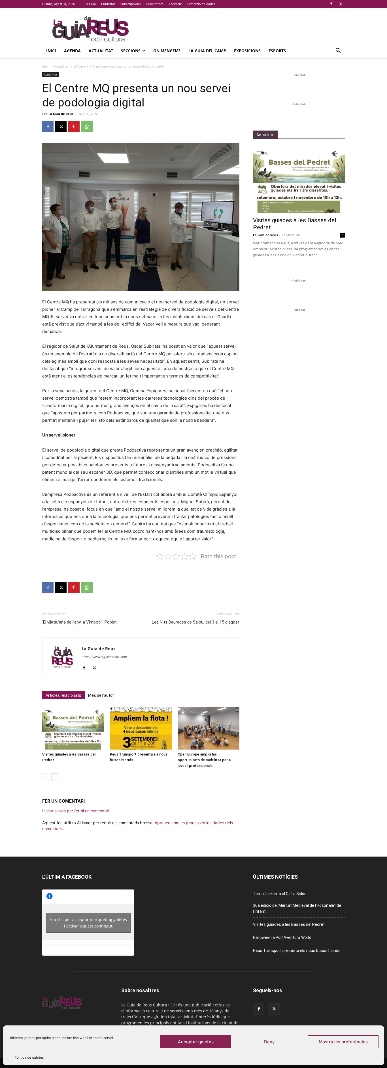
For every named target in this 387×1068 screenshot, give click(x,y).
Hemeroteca (154, 4)
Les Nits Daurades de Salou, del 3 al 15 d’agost (195, 622)
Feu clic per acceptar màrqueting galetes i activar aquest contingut (88, 923)
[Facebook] (331, 4)
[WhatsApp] (87, 126)
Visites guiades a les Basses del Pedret (289, 924)
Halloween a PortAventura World (282, 937)
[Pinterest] (74, 126)
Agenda (72, 50)
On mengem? (166, 50)
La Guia (90, 4)
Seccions (131, 50)
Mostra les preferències (343, 1041)
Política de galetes (29, 1057)
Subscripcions (130, 4)
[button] (338, 51)
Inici (51, 50)
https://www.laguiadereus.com (104, 657)
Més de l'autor (101, 695)
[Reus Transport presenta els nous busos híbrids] (141, 728)
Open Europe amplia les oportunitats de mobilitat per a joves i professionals (204, 760)
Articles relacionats (63, 695)
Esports (277, 50)
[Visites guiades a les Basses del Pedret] (73, 728)
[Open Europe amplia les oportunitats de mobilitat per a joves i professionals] (208, 728)
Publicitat (108, 4)
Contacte (175, 4)
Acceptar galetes (196, 1041)
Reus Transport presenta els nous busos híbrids (297, 950)
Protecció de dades (201, 4)
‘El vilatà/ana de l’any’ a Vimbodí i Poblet (79, 622)
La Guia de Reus (60, 114)
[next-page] (54, 776)
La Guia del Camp (207, 50)
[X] (340, 4)
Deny (269, 1041)
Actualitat (101, 50)
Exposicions (247, 50)
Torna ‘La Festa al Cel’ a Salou (280, 893)
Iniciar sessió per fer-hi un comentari (75, 810)
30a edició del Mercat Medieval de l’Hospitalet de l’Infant (297, 908)
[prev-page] (45, 776)
